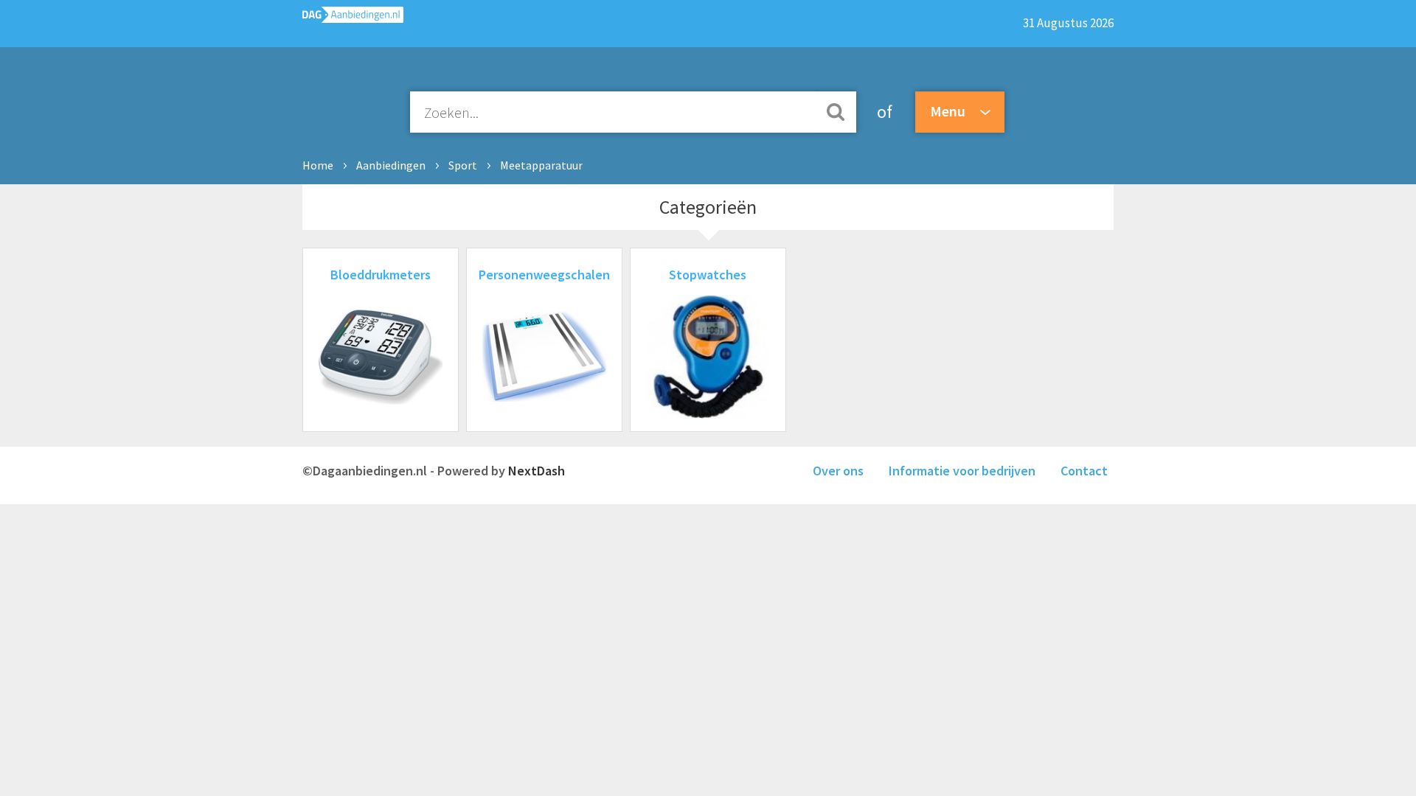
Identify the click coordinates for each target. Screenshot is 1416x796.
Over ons (838, 470)
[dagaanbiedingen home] (352, 18)
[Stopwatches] (708, 413)
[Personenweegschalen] (544, 413)
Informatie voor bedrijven (962, 470)
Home (317, 165)
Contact (1084, 470)
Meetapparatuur (541, 165)
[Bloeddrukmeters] (380, 413)
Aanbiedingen (391, 165)
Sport (462, 165)
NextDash (536, 470)
